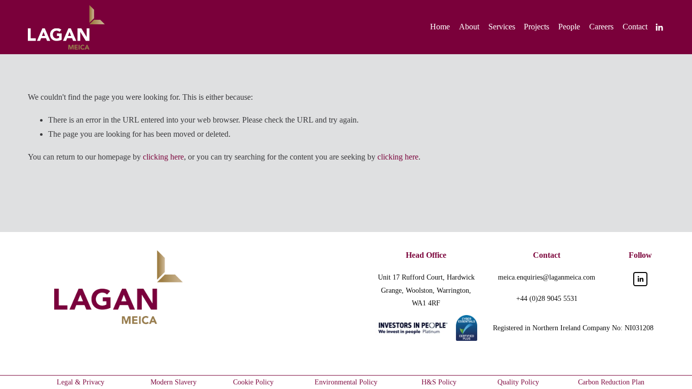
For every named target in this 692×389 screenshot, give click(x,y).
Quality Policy (518, 382)
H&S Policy (438, 382)
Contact (635, 26)
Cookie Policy (253, 382)
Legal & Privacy (80, 382)
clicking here (163, 156)
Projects (536, 26)
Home (440, 26)
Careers (601, 26)
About (469, 26)
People (569, 26)
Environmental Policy (346, 382)
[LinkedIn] (659, 27)
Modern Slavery (173, 382)
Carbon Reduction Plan (611, 382)
